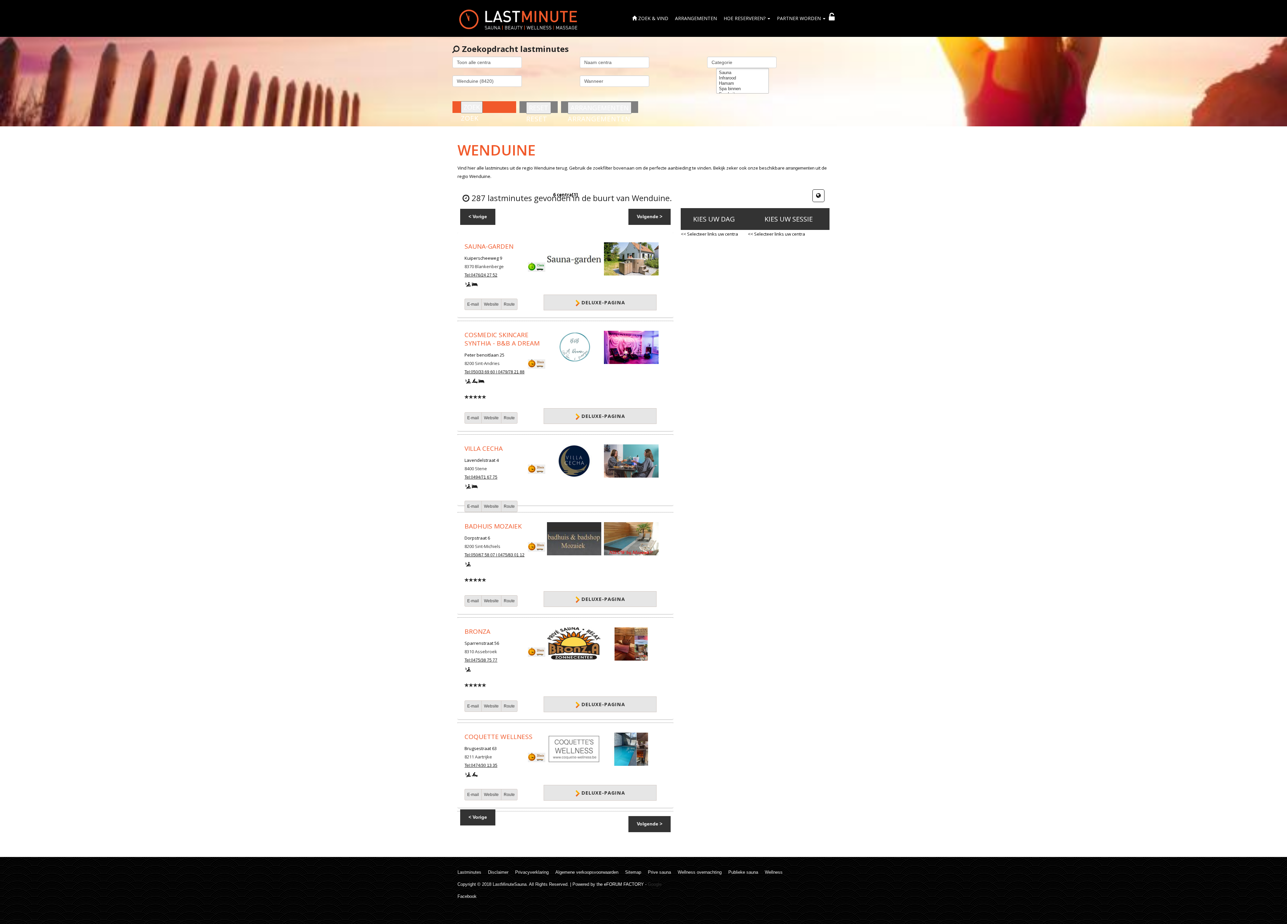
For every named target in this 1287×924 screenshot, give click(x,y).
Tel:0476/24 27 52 (481, 275)
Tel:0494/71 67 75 (481, 477)
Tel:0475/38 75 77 (481, 660)
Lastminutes (469, 872)
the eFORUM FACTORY (620, 884)
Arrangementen (696, 18)
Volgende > (649, 216)
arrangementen (800, 168)
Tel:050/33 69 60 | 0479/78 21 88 (495, 372)
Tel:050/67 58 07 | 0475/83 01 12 (495, 555)
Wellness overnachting (700, 872)
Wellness (774, 872)
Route (509, 304)
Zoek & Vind (652, 18)
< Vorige (478, 216)
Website (491, 304)
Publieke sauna (743, 872)
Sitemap (633, 872)
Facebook (467, 896)
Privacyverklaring (532, 872)
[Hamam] (742, 83)
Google (655, 884)
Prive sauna (659, 872)
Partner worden (799, 18)
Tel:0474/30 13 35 (481, 765)
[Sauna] (742, 72)
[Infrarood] (742, 78)
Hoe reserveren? (745, 18)
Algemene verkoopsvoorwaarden (586, 872)
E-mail (473, 304)
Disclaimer (498, 872)
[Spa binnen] (742, 88)
